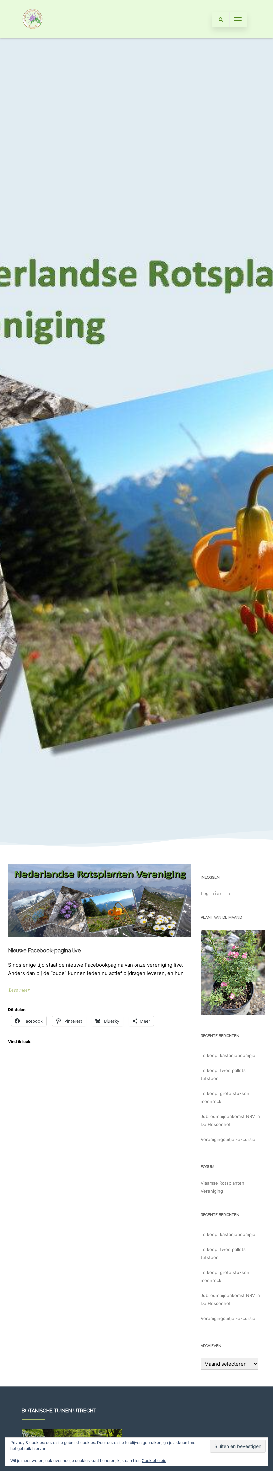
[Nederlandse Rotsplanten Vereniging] (32, 36)
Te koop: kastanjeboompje (228, 1055)
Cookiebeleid (154, 1460)
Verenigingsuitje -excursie (228, 1139)
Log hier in (215, 893)
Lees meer (19, 990)
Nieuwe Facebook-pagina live (44, 950)
